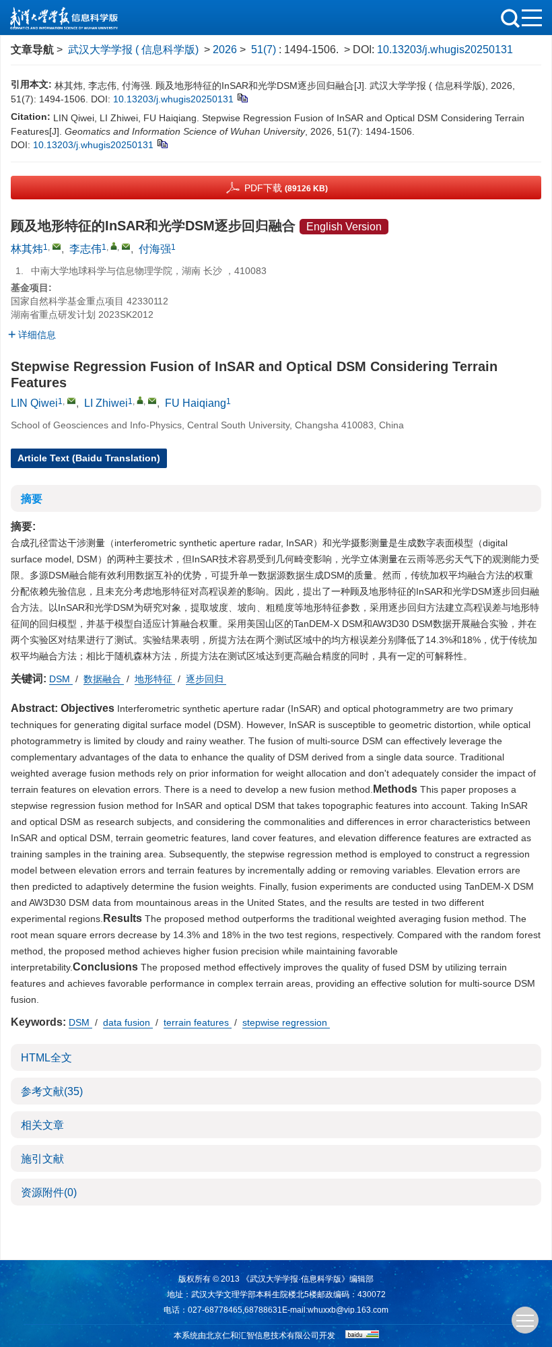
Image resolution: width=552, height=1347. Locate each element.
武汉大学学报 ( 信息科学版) (133, 49)
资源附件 (49, 1192)
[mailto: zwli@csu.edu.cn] (152, 400)
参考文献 (52, 1091)
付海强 (155, 249)
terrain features (198, 1022)
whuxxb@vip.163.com (348, 1310)
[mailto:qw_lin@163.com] (56, 246)
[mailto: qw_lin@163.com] (71, 400)
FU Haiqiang (195, 403)
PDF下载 (286, 188)
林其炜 (27, 249)
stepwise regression (286, 1022)
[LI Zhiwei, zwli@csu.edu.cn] (140, 400)
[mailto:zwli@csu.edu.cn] (126, 246)
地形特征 (155, 679)
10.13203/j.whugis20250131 (445, 49)
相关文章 (42, 1125)
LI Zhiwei (106, 403)
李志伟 (85, 249)
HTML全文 (46, 1057)
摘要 (31, 498)
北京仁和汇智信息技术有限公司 (262, 1335)
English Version (344, 226)
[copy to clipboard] (161, 143)
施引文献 (42, 1158)
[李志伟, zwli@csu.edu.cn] (113, 246)
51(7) (265, 49)
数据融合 (103, 679)
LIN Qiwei (34, 403)
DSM (61, 679)
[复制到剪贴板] (242, 97)
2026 (225, 49)
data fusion (128, 1022)
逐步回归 (206, 679)
